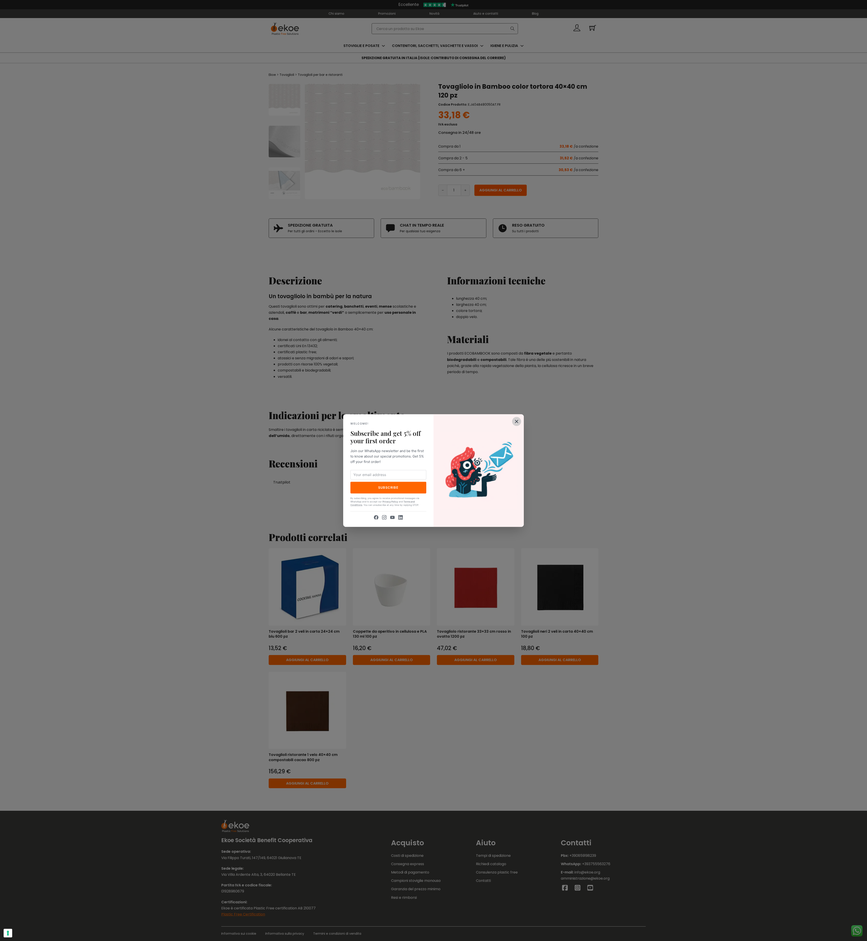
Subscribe (388, 487)
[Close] (516, 421)
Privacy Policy (390, 501)
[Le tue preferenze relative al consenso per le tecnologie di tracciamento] (8, 933)
